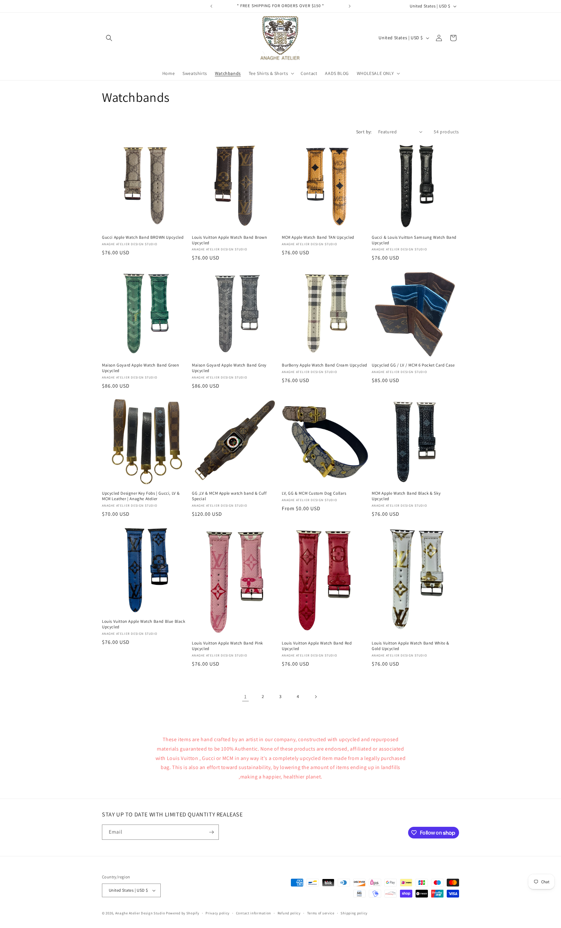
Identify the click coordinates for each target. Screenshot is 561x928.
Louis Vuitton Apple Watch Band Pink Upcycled (227, 646)
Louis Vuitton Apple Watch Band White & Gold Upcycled (410, 646)
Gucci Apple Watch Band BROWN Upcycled (142, 237)
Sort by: (364, 132)
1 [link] (245, 696)
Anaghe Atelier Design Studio (140, 913)
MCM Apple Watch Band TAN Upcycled (318, 237)
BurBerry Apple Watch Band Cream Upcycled (324, 365)
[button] (109, 38)
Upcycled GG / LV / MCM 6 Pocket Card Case (413, 365)
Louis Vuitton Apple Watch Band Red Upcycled (317, 646)
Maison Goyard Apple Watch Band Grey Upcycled (229, 368)
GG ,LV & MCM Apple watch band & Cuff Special (229, 496)
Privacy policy (218, 913)
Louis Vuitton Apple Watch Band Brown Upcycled (229, 240)
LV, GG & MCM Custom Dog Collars (314, 493)
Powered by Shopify (182, 913)
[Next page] (315, 697)
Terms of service (320, 913)
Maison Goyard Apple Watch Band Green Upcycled (140, 368)
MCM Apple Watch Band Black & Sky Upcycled (406, 496)
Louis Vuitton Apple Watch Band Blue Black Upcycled (143, 624)
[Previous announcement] (211, 6)
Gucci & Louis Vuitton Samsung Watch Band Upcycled (414, 240)
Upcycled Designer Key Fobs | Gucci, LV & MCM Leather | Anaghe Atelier (141, 496)
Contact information (253, 913)
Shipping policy (354, 913)
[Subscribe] (211, 832)
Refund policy (289, 913)
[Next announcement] (350, 6)
